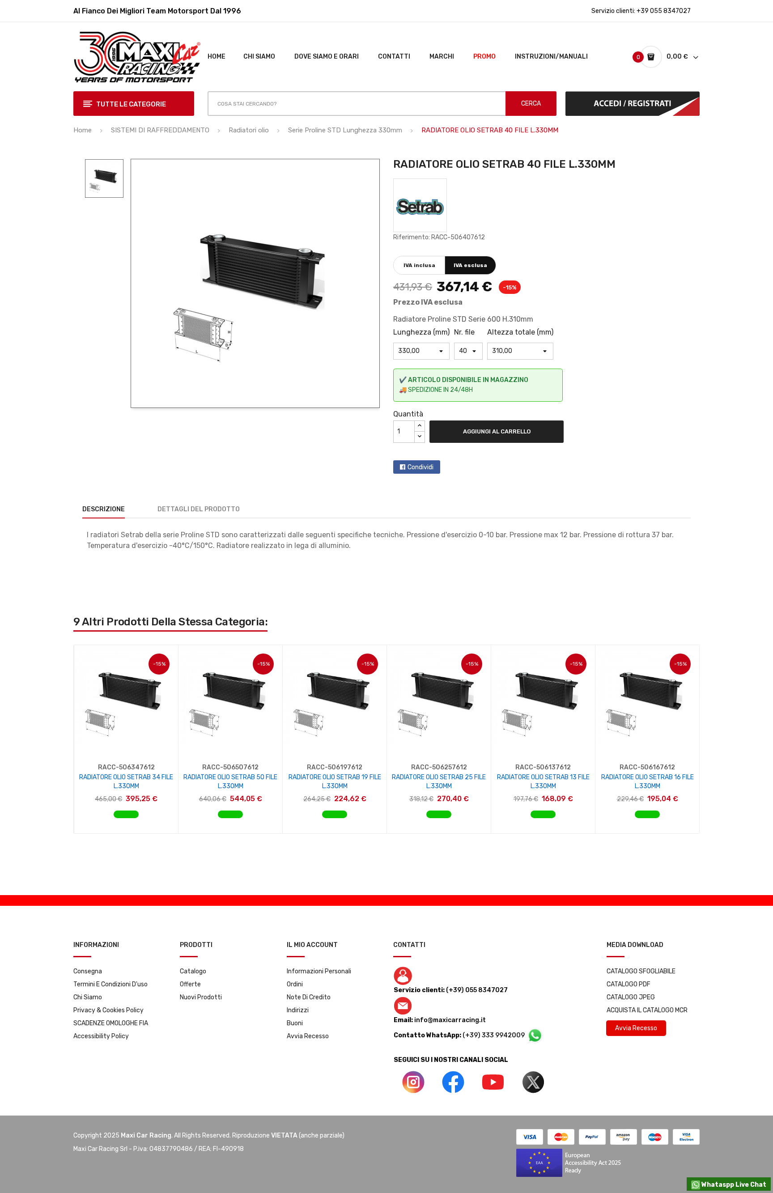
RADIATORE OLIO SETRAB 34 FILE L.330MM (126, 781)
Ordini (295, 984)
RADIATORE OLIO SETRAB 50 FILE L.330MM (230, 781)
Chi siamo (87, 997)
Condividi (420, 467)
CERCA (531, 103)
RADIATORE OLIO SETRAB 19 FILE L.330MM (335, 781)
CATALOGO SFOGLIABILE (641, 971)
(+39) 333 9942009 (494, 1035)
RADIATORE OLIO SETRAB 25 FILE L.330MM (439, 781)
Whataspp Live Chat (733, 1185)
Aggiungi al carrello (497, 431)
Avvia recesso (308, 1036)
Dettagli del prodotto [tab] (198, 509)
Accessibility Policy (101, 1036)
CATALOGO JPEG (631, 997)
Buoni (295, 1023)
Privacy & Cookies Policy (108, 1010)
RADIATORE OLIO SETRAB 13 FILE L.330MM (543, 781)
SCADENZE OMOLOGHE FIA (110, 1023)
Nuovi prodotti (201, 997)
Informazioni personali (319, 971)
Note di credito (309, 997)
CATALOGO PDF (628, 984)
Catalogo (193, 971)
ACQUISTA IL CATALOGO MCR (647, 1010)
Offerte (190, 984)
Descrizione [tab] (103, 509)
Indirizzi (298, 1010)
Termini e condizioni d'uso (110, 984)
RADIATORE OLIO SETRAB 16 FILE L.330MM (647, 781)
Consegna (87, 971)
